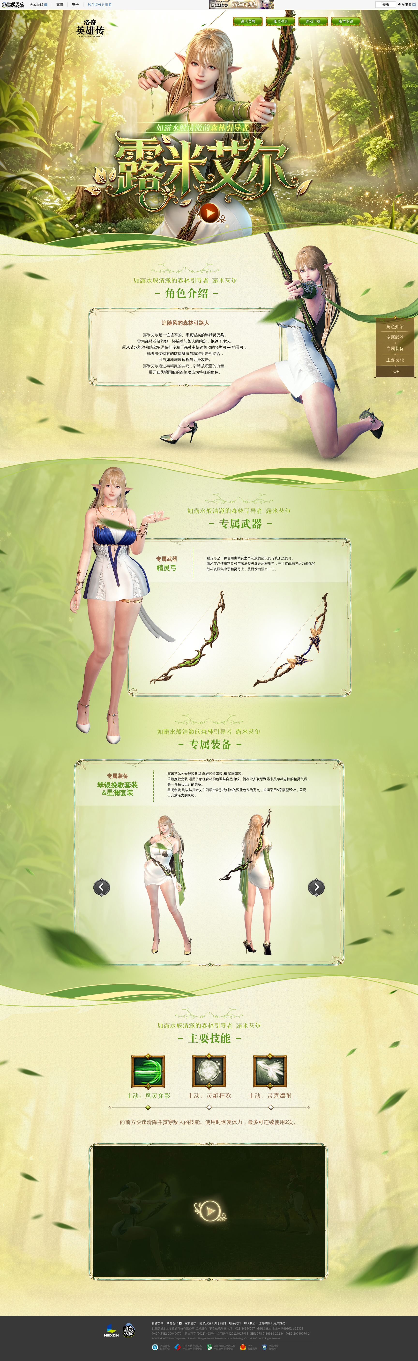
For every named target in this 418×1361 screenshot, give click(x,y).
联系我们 (235, 1323)
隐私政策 (205, 1323)
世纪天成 (13, 5)
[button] (316, 887)
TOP (395, 371)
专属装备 (395, 348)
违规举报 (264, 1323)
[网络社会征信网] (270, 1348)
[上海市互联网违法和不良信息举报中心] (221, 1348)
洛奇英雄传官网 (93, 29)
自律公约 (158, 1323)
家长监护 (190, 1323)
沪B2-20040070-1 (298, 1333)
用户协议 (279, 1323)
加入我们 (249, 1323)
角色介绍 (395, 326)
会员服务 (404, 5)
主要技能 (395, 360)
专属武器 (395, 337)
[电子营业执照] (248, 1348)
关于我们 (220, 1323)
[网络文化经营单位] (161, 1348)
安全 (75, 5)
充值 (59, 5)
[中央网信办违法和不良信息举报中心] (188, 1348)
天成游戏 (36, 5)
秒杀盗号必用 (98, 5)
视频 (210, 214)
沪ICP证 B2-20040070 (166, 1333)
